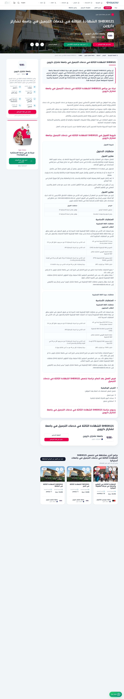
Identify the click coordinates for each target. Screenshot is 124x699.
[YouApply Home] (112, 3)
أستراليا (98, 55)
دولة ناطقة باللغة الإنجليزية (102, 233)
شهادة (80, 55)
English (23, 3)
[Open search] (18, 3)
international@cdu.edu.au (101, 284)
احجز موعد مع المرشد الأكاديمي (21, 161)
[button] (7, 3)
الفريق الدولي (80, 198)
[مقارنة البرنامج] (42, 44)
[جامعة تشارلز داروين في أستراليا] (22, 65)
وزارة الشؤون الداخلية (65, 275)
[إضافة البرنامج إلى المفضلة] (37, 44)
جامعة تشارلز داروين (95, 33)
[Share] (32, 44)
